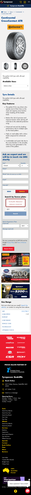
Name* (5, 169)
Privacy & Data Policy (12, 487)
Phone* (12, 174)
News (4, 449)
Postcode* (5, 185)
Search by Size (6, 413)
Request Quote (8, 248)
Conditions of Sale (22, 487)
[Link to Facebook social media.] (15, 491)
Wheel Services (6, 438)
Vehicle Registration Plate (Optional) (10, 222)
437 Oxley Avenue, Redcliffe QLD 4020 (16, 385)
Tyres (4, 409)
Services (5, 428)
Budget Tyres (5, 462)
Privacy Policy (10, 242)
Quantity (23, 163)
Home (5, 12)
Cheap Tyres (5, 464)
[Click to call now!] (20, 2)
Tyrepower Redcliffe (17, 6)
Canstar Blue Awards (8, 460)
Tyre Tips (4, 419)
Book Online (6, 445)
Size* (4, 163)
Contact (4, 443)
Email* (4, 180)
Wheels (4, 421)
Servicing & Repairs (7, 434)
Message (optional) (8, 229)
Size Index (5, 457)
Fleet (3, 447)
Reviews (5, 452)
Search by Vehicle (7, 411)
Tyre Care (5, 417)
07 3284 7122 (10, 389)
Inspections (5, 432)
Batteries (4, 430)
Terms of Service (21, 242)
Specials (5, 441)
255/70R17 (25, 311)
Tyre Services (5, 436)
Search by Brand (6, 415)
